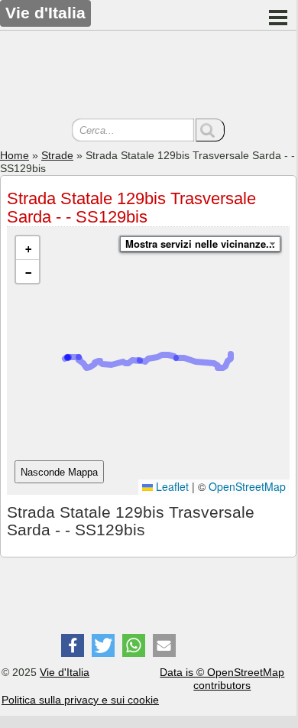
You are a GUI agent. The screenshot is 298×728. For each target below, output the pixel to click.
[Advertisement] (148, 76)
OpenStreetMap (247, 486)
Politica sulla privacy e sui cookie (80, 700)
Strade (57, 155)
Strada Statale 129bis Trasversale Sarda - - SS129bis (131, 207)
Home (14, 155)
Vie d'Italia (64, 672)
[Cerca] (210, 130)
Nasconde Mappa (59, 472)
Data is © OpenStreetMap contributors (222, 678)
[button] (27, 248)
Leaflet (171, 486)
